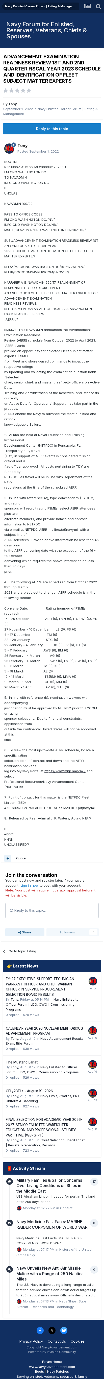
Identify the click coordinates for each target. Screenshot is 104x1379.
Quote (21, 858)
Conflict (66, 1208)
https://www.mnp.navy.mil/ (65, 771)
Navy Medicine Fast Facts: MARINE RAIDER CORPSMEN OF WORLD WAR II (52, 1227)
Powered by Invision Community (52, 1352)
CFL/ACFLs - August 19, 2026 (29, 1091)
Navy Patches (58, 1371)
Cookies (78, 1341)
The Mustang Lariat (22, 1062)
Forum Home (52, 1362)
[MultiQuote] (7, 858)
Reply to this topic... (29, 910)
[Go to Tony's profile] (9, 148)
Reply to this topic (52, 129)
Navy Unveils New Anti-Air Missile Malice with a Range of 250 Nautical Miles (50, 1273)
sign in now (29, 885)
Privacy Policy (31, 1341)
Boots (39, 1371)
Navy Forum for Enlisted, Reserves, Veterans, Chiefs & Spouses (46, 30)
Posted (38, 151)
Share (26, 932)
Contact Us (57, 1341)
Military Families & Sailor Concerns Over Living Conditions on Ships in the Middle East (49, 1186)
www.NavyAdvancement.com (52, 1367)
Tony (12, 104)
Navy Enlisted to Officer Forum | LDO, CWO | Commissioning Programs (42, 1004)
